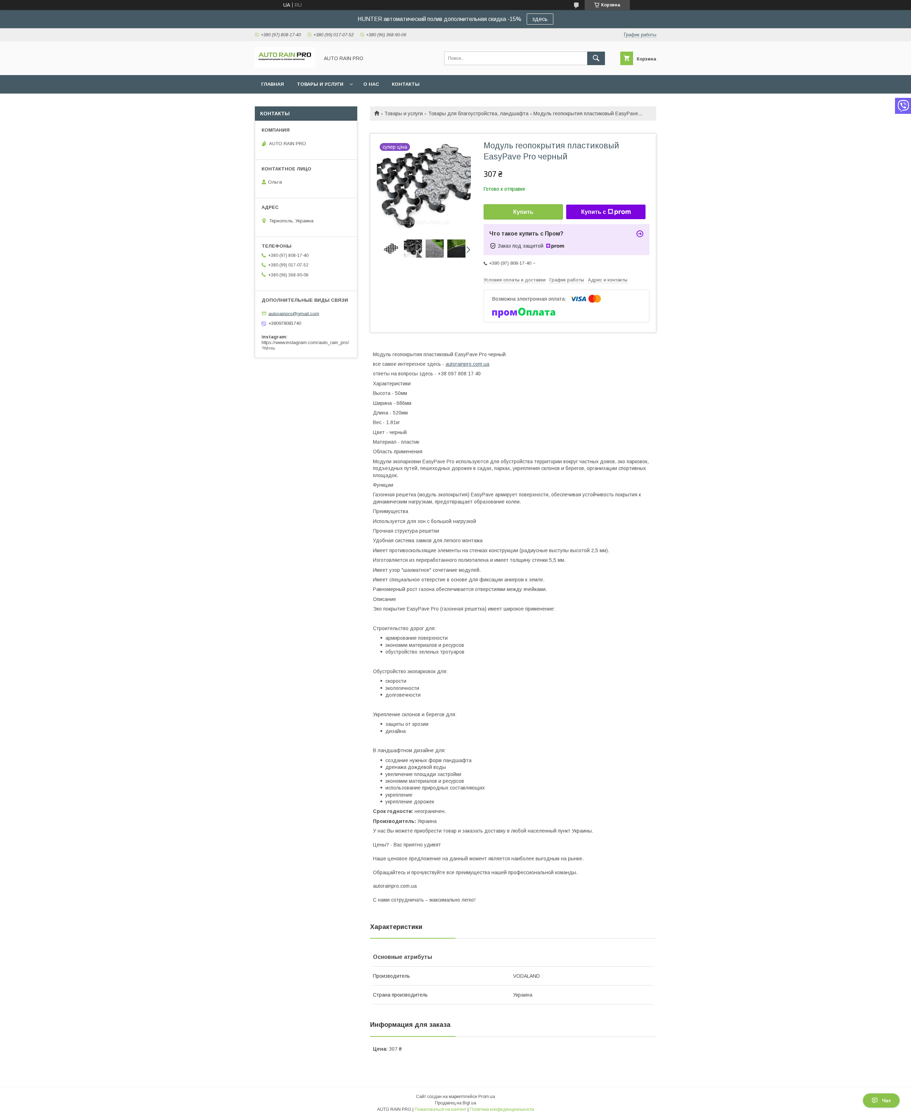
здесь (540, 19)
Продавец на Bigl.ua (455, 1102)
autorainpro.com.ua (467, 364)
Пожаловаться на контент (441, 1109)
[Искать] (596, 58)
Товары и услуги (320, 84)
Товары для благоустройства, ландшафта (478, 113)
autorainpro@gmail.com (293, 313)
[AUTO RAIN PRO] (285, 66)
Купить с (593, 212)
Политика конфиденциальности (502, 1109)
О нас (371, 84)
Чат (886, 1100)
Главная (272, 84)
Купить (523, 212)
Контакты (406, 84)
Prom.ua (486, 1096)
